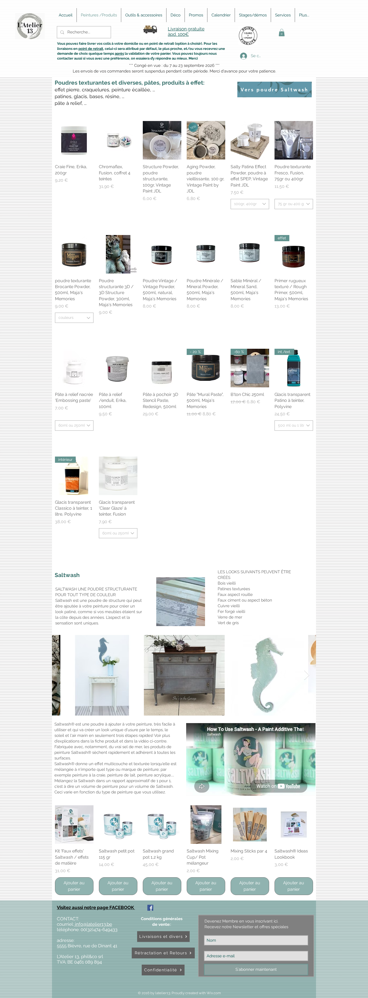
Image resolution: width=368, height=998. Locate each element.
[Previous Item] (61, 675)
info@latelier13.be (93, 924)
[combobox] (250, 204)
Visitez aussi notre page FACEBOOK (96, 907)
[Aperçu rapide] (74, 140)
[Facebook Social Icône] (150, 908)
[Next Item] (307, 675)
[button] (282, 32)
